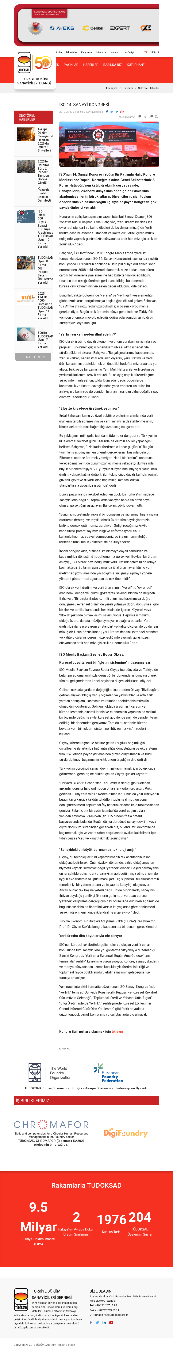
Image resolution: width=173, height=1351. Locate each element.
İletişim (43, 75)
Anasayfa (111, 88)
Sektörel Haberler (148, 88)
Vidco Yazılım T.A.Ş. (151, 1345)
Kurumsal (22, 65)
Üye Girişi (128, 52)
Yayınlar (71, 65)
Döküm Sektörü (47, 65)
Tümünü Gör (33, 357)
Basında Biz (112, 65)
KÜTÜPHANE (136, 65)
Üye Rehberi (23, 75)
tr (146, 52)
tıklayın (117, 1032)
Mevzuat (101, 52)
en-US (155, 52)
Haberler (90, 65)
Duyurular (87, 52)
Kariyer (115, 52)
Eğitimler (57, 52)
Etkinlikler (71, 52)
